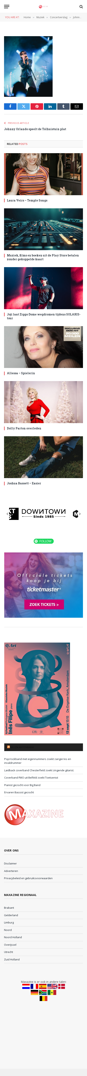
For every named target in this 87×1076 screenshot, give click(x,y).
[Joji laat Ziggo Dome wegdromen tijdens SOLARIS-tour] (43, 288)
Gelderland (11, 915)
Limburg (9, 922)
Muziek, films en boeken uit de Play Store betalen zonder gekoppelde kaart (43, 257)
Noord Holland (13, 937)
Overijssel (10, 944)
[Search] (81, 6)
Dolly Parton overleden (24, 428)
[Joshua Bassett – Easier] (43, 457)
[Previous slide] (7, 513)
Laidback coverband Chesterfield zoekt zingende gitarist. (39, 770)
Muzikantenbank (22, 747)
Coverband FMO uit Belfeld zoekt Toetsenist (31, 777)
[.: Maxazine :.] (43, 6)
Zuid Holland (12, 959)
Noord (8, 930)
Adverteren (11, 871)
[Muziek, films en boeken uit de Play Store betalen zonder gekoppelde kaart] (43, 229)
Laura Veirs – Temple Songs (27, 200)
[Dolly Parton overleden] (43, 402)
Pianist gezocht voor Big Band (22, 785)
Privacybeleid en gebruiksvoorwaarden (28, 878)
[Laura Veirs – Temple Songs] (43, 174)
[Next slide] (79, 513)
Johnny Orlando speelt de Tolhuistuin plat (35, 129)
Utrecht (8, 952)
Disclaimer (10, 863)
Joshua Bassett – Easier (24, 483)
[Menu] (6, 6)
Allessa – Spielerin (21, 373)
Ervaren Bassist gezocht (19, 792)
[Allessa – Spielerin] (43, 347)
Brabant (9, 907)
